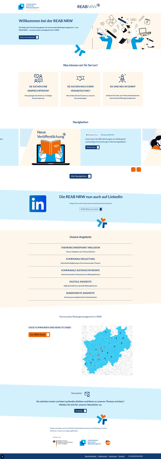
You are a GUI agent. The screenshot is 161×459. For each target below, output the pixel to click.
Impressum (113, 456)
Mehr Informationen (27, 37)
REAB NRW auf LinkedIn (90, 209)
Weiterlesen (91, 147)
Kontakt (121, 456)
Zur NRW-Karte (37, 334)
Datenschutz (102, 456)
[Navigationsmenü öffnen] (141, 6)
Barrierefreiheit (91, 456)
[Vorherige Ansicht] (133, 169)
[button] (2, 457)
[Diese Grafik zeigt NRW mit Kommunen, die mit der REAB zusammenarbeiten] (107, 350)
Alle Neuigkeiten (79, 176)
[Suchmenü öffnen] (137, 6)
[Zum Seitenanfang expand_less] (160, 454)
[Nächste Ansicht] (138, 169)
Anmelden (79, 411)
